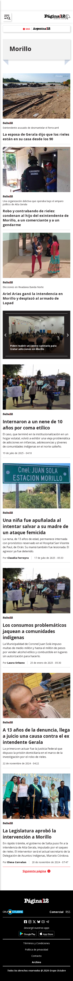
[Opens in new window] (27, 933)
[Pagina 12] (57, 17)
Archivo (36, 962)
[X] (34, 921)
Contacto (36, 955)
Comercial (56, 912)
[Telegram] (47, 921)
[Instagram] (29, 921)
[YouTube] (43, 921)
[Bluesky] (38, 921)
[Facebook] (25, 921)
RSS (68, 912)
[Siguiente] (67, 334)
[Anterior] (5, 334)
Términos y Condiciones (36, 943)
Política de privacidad (36, 949)
